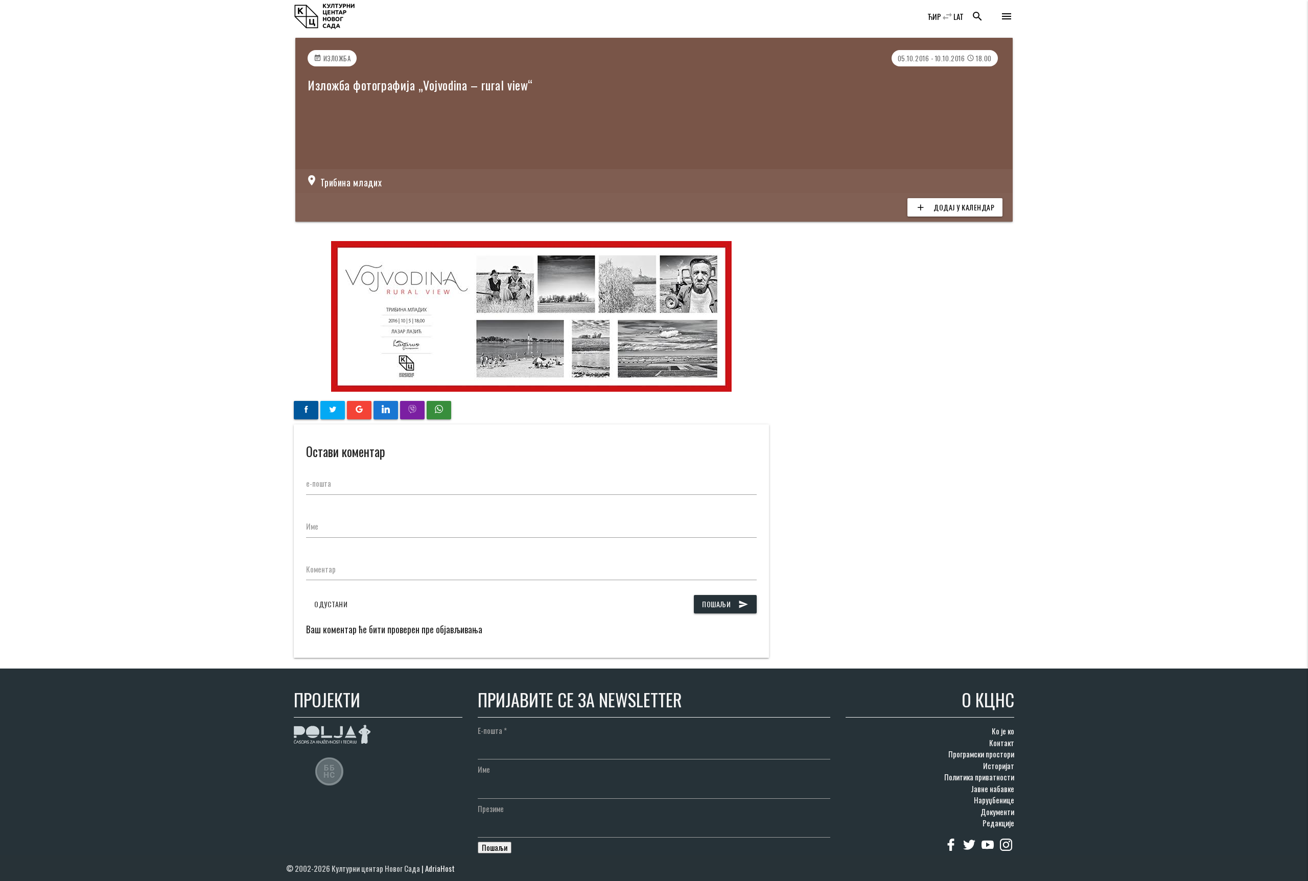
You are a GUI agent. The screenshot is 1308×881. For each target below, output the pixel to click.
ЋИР (934, 16)
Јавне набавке (992, 788)
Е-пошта (492, 730)
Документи (997, 811)
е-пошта (318, 483)
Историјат (998, 765)
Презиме (491, 808)
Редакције (998, 822)
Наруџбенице (994, 799)
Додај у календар (955, 207)
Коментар (321, 569)
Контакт (1001, 742)
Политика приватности (979, 776)
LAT (958, 16)
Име (312, 526)
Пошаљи (725, 604)
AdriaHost (440, 868)
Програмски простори (981, 753)
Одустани (330, 604)
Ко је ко (1003, 730)
